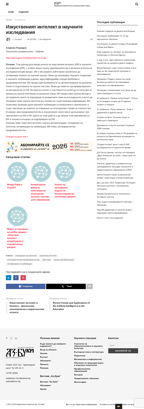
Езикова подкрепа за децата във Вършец (116, 31)
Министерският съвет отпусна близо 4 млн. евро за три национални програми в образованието (117, 71)
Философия (80, 382)
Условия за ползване (109, 404)
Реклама (44, 368)
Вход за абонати (48, 350)
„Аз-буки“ (18, 39)
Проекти (44, 364)
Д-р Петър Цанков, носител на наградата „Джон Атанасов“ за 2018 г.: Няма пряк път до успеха (116, 155)
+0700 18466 (12, 373)
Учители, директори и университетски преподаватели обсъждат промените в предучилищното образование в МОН (115, 166)
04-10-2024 (31, 39)
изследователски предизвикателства (23, 260)
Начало (9, 20)
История (78, 375)
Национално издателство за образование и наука (72, 6)
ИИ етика (47, 260)
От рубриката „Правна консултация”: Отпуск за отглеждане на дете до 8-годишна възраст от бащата (117, 101)
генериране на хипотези (26, 256)
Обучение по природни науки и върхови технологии (88, 364)
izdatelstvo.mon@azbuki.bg (18, 378)
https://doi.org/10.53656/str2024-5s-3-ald (26, 58)
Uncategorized (19, 20)
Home (11, 12)
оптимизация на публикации (19, 264)
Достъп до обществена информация (81, 404)
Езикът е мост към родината (110, 218)
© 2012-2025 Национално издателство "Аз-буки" (25, 404)
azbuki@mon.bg (13, 381)
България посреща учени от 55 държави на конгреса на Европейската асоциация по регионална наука (117, 136)
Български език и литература (89, 352)
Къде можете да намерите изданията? (53, 345)
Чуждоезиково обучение (86, 378)
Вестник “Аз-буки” (49, 382)
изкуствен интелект (48, 256)
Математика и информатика (88, 359)
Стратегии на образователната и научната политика (88, 346)
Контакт (44, 357)
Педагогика (79, 355)
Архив (43, 389)
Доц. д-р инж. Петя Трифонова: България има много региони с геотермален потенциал (116, 186)
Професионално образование (82, 370)
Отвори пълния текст (17, 137)
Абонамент (45, 361)
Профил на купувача (129, 404)
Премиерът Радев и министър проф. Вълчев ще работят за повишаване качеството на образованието (114, 82)
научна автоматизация (64, 260)
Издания (23, 12)
